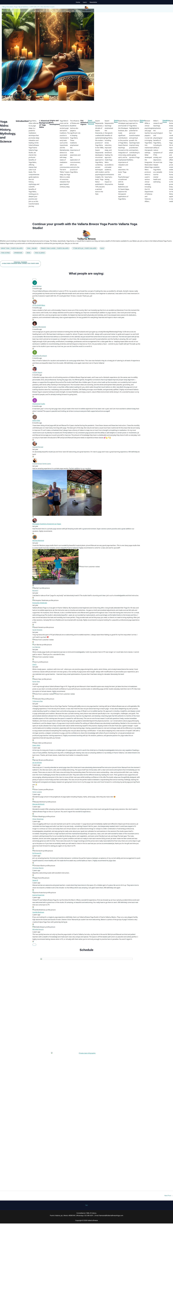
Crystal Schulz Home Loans (41, 464)
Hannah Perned (37, 447)
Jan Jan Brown (37, 763)
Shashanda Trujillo (38, 404)
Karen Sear (36, 681)
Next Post (168, 1196)
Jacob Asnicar (37, 286)
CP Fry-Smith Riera (38, 305)
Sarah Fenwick (37, 630)
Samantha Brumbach (39, 356)
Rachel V (35, 591)
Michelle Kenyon (38, 929)
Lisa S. (34, 664)
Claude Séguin (37, 372)
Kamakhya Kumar (166, 121)
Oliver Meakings (38, 819)
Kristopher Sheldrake (39, 603)
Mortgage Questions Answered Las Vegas (46, 524)
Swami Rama (116, 121)
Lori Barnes (36, 647)
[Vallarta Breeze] (86, 8)
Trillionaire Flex (37, 701)
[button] (12, 248)
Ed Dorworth (36, 853)
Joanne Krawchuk (38, 895)
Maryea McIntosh (38, 804)
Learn (85, 2)
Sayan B (35, 880)
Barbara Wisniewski (39, 327)
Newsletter (93, 2)
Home (78, 2)
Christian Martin (38, 868)
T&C (86, 1205)
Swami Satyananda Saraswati (91, 122)
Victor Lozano (37, 792)
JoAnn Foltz (36, 420)
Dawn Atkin (36, 745)
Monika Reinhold (38, 541)
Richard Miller (142, 121)
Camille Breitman (38, 912)
